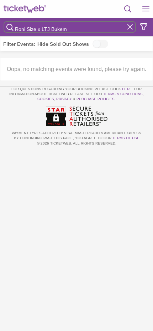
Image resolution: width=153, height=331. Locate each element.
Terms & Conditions (123, 94)
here (127, 89)
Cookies (45, 99)
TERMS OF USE (125, 138)
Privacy (64, 99)
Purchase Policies (95, 99)
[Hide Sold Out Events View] (100, 43)
